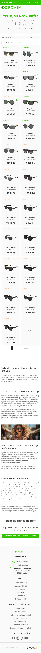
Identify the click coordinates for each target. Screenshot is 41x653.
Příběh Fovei (20, 596)
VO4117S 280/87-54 (11, 159)
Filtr (34, 37)
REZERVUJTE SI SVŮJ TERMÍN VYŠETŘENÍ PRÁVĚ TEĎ (20, 536)
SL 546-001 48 (10, 219)
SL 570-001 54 (10, 279)
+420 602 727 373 (8, 2)
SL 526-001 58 (30, 309)
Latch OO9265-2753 (30, 86)
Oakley (30, 85)
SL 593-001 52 (30, 279)
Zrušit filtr (8, 42)
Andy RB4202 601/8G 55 (30, 159)
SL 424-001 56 (10, 309)
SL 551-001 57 (11, 249)
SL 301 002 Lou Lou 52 (10, 189)
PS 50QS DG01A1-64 (11, 135)
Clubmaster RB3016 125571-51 (11, 62)
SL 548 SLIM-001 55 (30, 219)
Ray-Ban (11, 60)
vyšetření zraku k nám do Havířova (26, 529)
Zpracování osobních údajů (20, 628)
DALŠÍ (30, 331)
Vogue (10, 85)
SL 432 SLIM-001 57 (30, 189)
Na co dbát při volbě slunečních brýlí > (20, 29)
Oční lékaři (20, 609)
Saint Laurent (11, 188)
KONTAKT (36, 2)
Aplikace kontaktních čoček (20, 615)
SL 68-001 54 (30, 249)
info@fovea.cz (22, 565)
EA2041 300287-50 (30, 62)
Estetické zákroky (20, 583)
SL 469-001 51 (10, 339)
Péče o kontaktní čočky (20, 618)
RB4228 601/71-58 (30, 111)
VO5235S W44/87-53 (11, 86)
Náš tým (20, 592)
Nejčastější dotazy (20, 621)
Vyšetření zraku (20, 612)
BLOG (29, 2)
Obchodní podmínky (20, 625)
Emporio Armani (30, 60)
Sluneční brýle (20, 485)
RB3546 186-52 (11, 111)
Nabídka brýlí (20, 589)
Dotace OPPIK (20, 599)
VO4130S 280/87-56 (30, 135)
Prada (10, 133)
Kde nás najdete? (20, 586)
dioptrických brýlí (28, 410)
